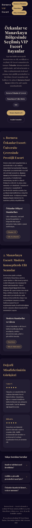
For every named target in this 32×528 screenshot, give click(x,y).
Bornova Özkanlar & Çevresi (16, 93)
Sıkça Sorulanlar (19, 13)
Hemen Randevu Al (16, 113)
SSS (16, 105)
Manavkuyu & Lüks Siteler (16, 99)
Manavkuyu (17, 8)
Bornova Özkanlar (20, 4)
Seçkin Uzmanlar (16, 120)
